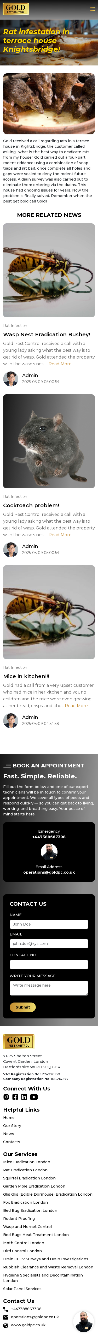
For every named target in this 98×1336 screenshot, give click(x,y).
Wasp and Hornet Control (27, 1226)
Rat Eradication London (25, 1170)
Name (16, 914)
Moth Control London (23, 1242)
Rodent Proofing (19, 1218)
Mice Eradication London (26, 1162)
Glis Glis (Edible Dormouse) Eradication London (48, 1194)
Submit (23, 1007)
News (8, 1133)
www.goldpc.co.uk (28, 1325)
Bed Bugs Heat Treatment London (36, 1234)
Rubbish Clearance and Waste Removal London (48, 1267)
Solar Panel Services (22, 1288)
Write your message (33, 976)
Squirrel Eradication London (29, 1178)
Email (16, 934)
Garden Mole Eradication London (34, 1186)
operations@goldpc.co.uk (49, 872)
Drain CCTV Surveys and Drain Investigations (45, 1259)
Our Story (12, 1125)
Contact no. (23, 955)
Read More (60, 363)
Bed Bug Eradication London (30, 1210)
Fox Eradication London (25, 1202)
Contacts (11, 1142)
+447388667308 (49, 836)
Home (9, 1117)
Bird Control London (22, 1251)
